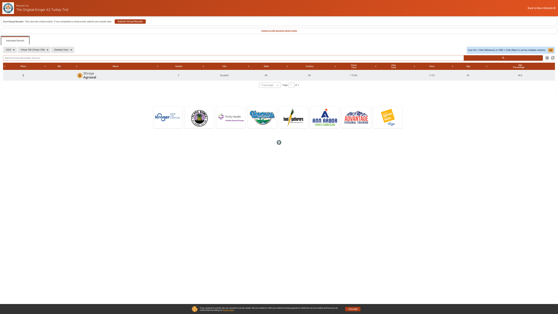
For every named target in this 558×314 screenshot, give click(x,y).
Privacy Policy (228, 310)
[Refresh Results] (553, 58)
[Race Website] (9, 8)
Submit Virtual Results (130, 21)
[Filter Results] (547, 58)
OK (550, 50)
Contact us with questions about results (279, 31)
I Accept (353, 309)
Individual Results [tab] (15, 40)
